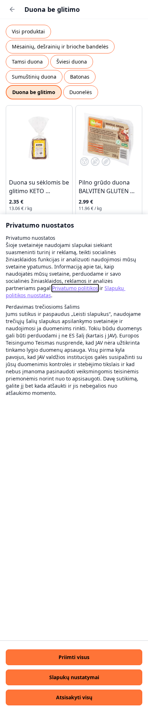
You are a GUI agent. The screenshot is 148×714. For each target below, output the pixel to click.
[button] (74, 657)
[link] (75, 288)
